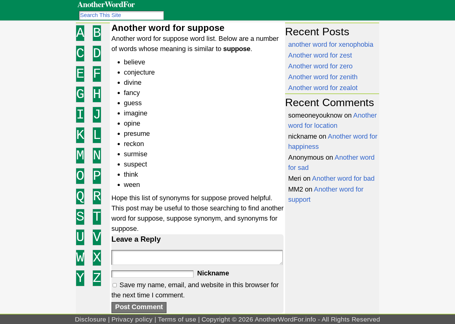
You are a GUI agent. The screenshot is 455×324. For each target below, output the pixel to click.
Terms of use (177, 319)
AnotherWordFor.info (285, 319)
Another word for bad (343, 178)
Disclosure (90, 319)
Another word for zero (320, 66)
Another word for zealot (323, 88)
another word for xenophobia (330, 44)
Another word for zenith (323, 77)
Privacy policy (132, 319)
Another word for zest (320, 55)
